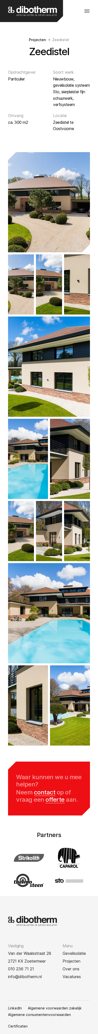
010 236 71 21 (21, 968)
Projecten (37, 40)
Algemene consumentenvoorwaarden (39, 1014)
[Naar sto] (69, 880)
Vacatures (72, 976)
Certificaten (18, 1026)
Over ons (71, 968)
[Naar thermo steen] (29, 880)
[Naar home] (32, 11)
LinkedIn (15, 1008)
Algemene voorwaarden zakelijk (55, 1008)
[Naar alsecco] (69, 858)
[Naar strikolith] (29, 858)
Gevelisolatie (74, 953)
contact (45, 792)
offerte (55, 799)
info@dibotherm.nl (25, 976)
